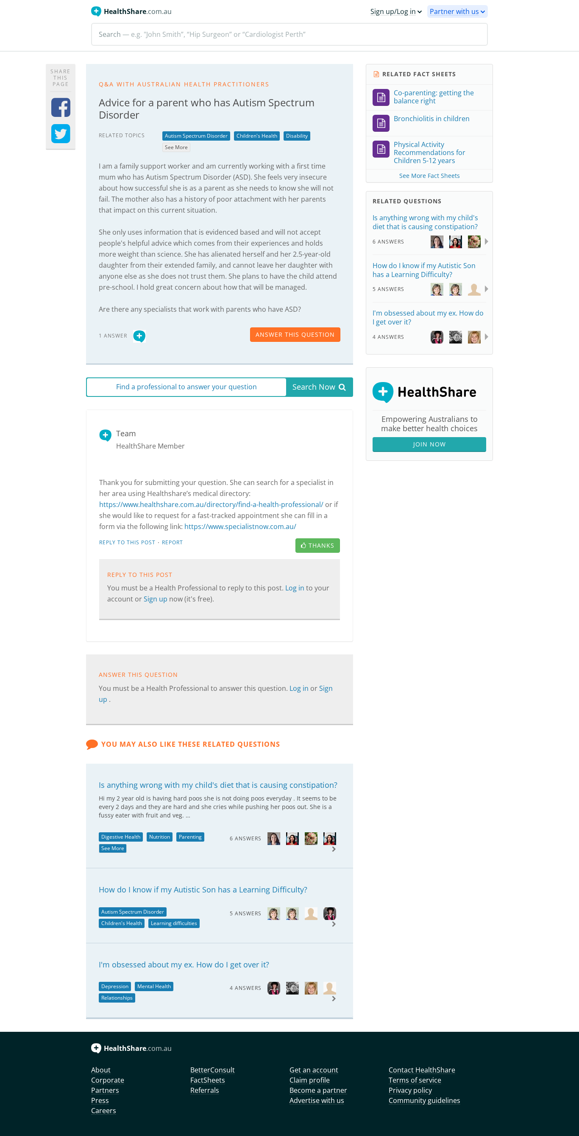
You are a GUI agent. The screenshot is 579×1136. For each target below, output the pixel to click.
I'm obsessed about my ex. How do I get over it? (184, 964)
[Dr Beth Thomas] (273, 838)
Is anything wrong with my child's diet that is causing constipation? (218, 785)
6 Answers (246, 838)
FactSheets (207, 1080)
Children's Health (257, 135)
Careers (103, 1110)
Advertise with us (317, 1100)
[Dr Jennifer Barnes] (329, 913)
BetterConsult (212, 1070)
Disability (297, 135)
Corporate (107, 1080)
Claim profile (310, 1080)
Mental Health (154, 986)
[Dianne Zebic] (311, 988)
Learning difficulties (174, 923)
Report (172, 542)
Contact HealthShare (422, 1070)
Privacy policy (410, 1090)
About (101, 1070)
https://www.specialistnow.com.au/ (240, 526)
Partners (105, 1090)
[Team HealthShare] (139, 335)
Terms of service (415, 1080)
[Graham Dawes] (311, 913)
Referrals (204, 1090)
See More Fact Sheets (429, 176)
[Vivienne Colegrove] (292, 988)
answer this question (295, 334)
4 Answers (246, 988)
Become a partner (318, 1090)
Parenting (190, 836)
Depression (114, 986)
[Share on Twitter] (60, 139)
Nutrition (159, 836)
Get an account (314, 1070)
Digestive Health (120, 836)
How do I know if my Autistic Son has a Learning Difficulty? (203, 889)
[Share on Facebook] (60, 113)
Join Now (429, 444)
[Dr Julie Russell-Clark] (273, 913)
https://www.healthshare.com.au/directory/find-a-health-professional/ (211, 504)
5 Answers (246, 913)
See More (176, 147)
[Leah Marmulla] (292, 838)
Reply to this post (127, 542)
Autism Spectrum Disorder (196, 135)
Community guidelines (424, 1100)
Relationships (117, 997)
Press (100, 1100)
